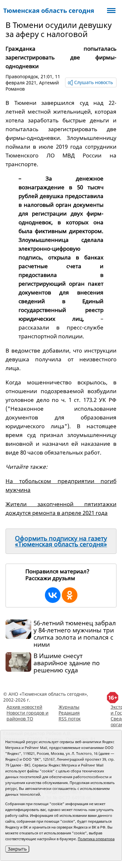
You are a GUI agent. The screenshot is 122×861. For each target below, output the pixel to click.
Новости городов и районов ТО (27, 716)
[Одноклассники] (69, 595)
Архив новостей (24, 707)
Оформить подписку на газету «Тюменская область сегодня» (61, 541)
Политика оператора (96, 838)
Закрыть (17, 849)
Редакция (69, 713)
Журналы (69, 707)
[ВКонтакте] (53, 595)
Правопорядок (22, 76)
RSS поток (70, 719)
